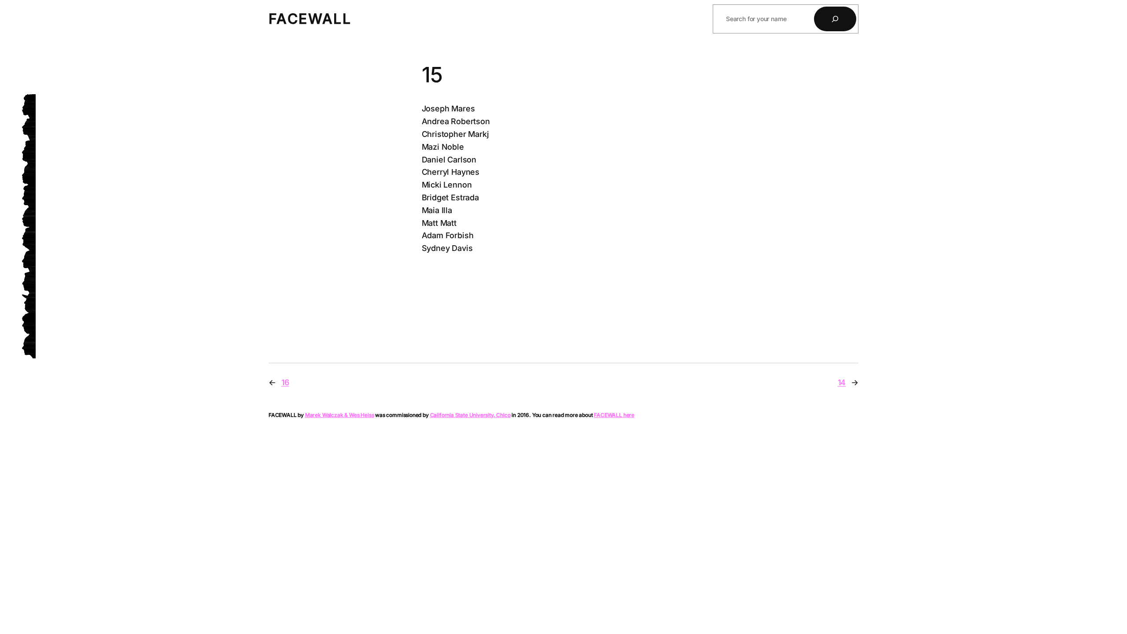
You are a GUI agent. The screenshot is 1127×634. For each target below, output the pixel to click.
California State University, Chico (470, 415)
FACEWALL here (614, 415)
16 (285, 382)
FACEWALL (310, 18)
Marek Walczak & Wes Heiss (339, 415)
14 (842, 382)
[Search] (835, 19)
